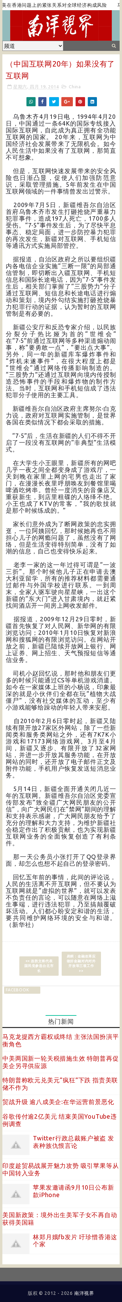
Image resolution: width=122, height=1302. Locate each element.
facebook (17, 990)
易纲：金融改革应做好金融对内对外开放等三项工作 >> (81, 963)
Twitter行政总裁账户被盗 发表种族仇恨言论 (73, 1142)
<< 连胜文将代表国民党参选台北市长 (39, 965)
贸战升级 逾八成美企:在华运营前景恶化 (58, 1101)
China (75, 86)
